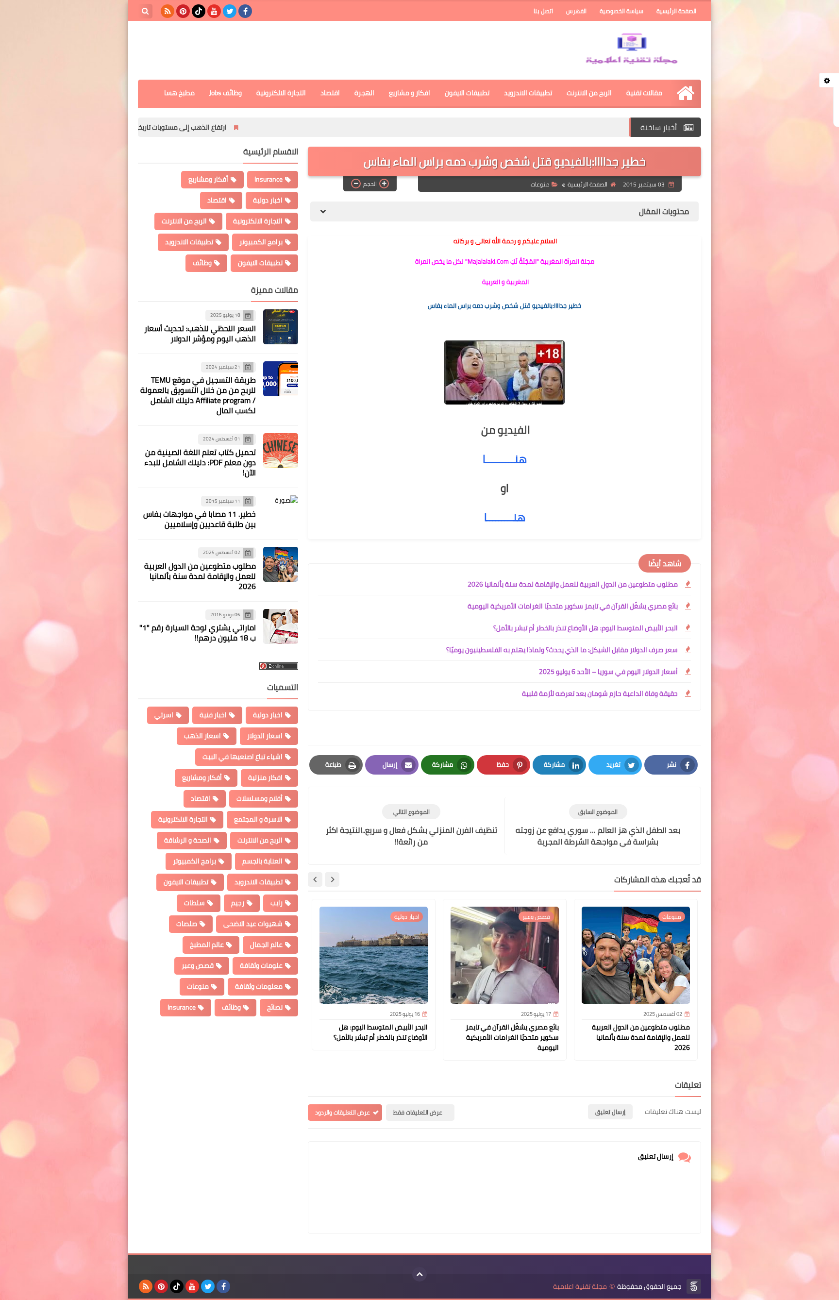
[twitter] (229, 11)
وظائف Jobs (225, 92)
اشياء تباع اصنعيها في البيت (242, 756)
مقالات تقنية (644, 92)
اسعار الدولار (265, 735)
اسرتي (163, 715)
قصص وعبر (198, 965)
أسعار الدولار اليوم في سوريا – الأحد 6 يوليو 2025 (608, 671)
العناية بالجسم (262, 861)
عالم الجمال (266, 944)
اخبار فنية (213, 715)
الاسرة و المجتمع (258, 819)
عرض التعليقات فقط (417, 1112)
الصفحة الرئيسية (676, 11)
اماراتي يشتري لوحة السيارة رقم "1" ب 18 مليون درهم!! (197, 632)
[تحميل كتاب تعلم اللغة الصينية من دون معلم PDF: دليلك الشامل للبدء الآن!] (280, 450)
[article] (411, 826)
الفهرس (576, 11)
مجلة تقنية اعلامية (580, 1287)
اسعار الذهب (202, 735)
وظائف (202, 262)
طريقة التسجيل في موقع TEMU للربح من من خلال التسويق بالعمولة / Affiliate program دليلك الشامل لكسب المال (198, 395)
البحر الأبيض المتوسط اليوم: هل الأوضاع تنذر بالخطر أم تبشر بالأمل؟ (585, 628)
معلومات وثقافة (259, 986)
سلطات (194, 902)
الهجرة (364, 92)
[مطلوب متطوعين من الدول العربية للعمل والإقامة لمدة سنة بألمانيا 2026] (280, 564)
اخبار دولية (268, 200)
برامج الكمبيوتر (261, 242)
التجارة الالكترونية (281, 92)
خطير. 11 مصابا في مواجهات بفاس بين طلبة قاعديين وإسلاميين (199, 518)
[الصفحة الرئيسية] (685, 93)
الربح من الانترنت (589, 92)
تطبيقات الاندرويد (528, 92)
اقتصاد (330, 92)
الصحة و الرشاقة (187, 840)
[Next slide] (315, 879)
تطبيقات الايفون (467, 92)
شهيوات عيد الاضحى (253, 923)
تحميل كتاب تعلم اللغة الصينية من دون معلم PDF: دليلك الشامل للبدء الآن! (200, 462)
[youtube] (214, 11)
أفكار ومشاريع (208, 179)
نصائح (275, 1007)
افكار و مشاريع (409, 92)
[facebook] (245, 11)
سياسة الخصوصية (621, 11)
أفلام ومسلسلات (259, 798)
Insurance (268, 179)
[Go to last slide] (332, 879)
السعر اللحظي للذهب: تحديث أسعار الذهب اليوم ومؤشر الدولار (200, 333)
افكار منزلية (265, 777)
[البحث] (145, 11)
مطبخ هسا (179, 92)
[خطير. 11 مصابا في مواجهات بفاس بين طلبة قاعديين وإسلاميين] (280, 512)
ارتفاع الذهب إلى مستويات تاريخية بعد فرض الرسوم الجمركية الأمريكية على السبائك (182, 127)
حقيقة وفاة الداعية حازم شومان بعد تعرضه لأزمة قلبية (600, 693)
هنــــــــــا (505, 459)
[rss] (167, 11)
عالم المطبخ (207, 944)
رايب (276, 902)
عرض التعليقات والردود (342, 1112)
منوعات (540, 185)
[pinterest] (183, 11)
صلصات (186, 923)
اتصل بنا (543, 11)
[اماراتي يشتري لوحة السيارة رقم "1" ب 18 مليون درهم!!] (280, 626)
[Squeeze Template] (694, 1286)
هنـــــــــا (504, 517)
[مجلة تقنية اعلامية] (630, 50)
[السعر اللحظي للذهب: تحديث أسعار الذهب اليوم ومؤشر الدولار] (280, 326)
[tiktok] (198, 11)
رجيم (237, 902)
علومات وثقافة (261, 965)
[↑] (419, 1274)
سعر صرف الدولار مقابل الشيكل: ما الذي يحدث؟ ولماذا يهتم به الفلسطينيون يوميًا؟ (562, 649)
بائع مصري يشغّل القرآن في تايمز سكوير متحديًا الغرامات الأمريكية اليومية (573, 606)
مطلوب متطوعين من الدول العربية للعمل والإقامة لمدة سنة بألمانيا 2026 (573, 584)
